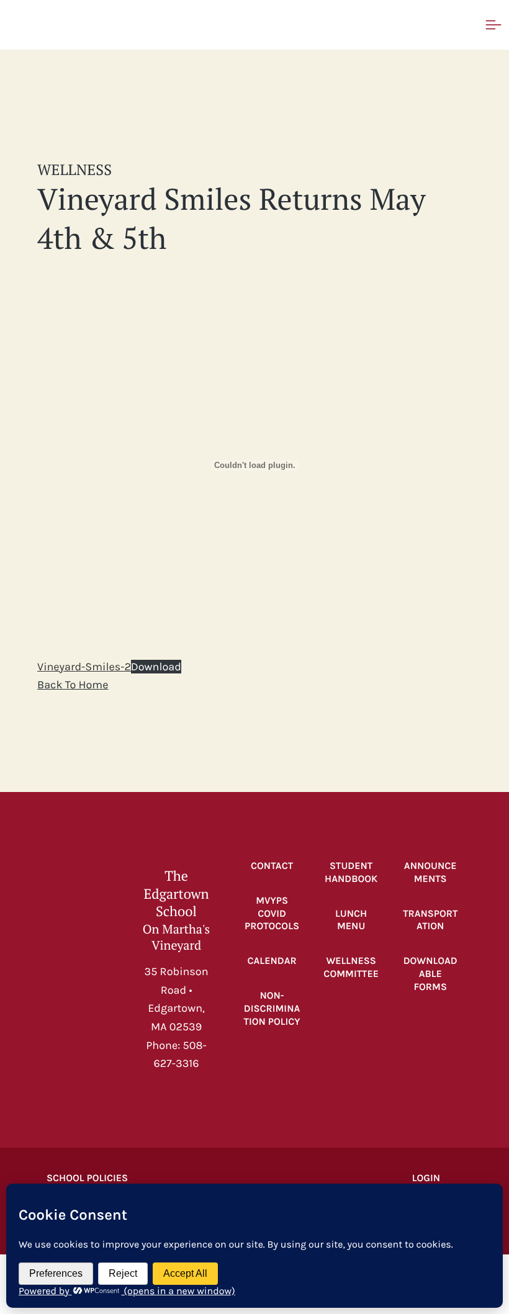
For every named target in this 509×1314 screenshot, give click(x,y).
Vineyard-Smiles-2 (84, 666)
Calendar (272, 961)
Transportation (430, 920)
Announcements (430, 872)
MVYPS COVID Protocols (272, 914)
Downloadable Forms (430, 974)
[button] (83, 24)
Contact (272, 866)
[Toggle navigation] (493, 24)
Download (156, 666)
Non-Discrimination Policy (272, 1009)
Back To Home (72, 684)
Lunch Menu (351, 920)
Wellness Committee (351, 967)
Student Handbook (351, 872)
